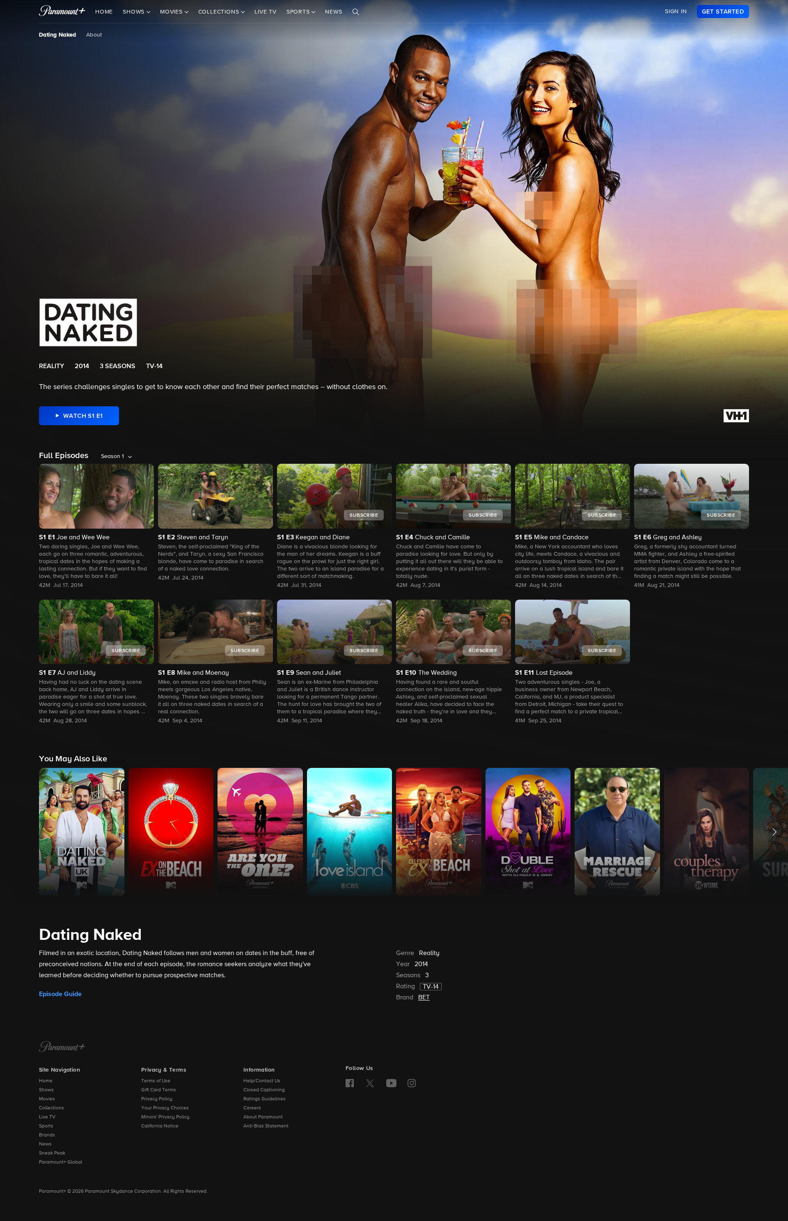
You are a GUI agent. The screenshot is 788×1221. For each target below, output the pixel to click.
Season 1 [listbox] (112, 456)
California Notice (160, 1126)
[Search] (356, 12)
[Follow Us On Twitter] (370, 1082)
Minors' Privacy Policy (165, 1117)
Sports (46, 1126)
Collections (51, 1108)
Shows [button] (135, 12)
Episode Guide (60, 994)
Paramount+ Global (60, 1162)
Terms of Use (155, 1081)
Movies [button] (172, 12)
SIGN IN (676, 11)
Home (104, 12)
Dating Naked (57, 35)
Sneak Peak (52, 1153)
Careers (252, 1108)
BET (424, 997)
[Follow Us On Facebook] (350, 1083)
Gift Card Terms (158, 1090)
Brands (47, 1135)
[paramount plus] (62, 11)
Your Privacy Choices (165, 1108)
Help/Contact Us (261, 1081)
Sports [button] (299, 12)
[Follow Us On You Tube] (391, 1083)
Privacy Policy (156, 1099)
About (94, 35)
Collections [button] (219, 12)
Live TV (265, 12)
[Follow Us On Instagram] (412, 1083)
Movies (47, 1099)
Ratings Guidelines (264, 1099)
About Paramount (263, 1117)
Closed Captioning (264, 1090)
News (333, 12)
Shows (46, 1090)
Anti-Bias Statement (266, 1126)
